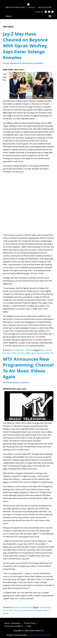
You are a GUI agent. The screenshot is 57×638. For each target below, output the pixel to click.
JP (28, 382)
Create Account (44, 7)
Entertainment (18, 350)
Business (15, 607)
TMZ (52, 353)
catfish (42, 607)
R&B (28, 353)
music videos (28, 610)
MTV (14, 353)
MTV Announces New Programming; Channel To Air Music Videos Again (28, 368)
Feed (29, 626)
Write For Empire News (15, 7)
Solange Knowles (41, 353)
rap (32, 353)
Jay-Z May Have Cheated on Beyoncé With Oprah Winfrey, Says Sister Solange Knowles (25, 45)
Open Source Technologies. (39, 635)
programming (41, 610)
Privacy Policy (30, 623)
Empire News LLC (36, 630)
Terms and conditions (13, 626)
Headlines (29, 350)
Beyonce (44, 350)
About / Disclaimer (12, 623)
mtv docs (21, 353)
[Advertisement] (28, 203)
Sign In (31, 7)
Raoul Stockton (35, 63)
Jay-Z (9, 353)
